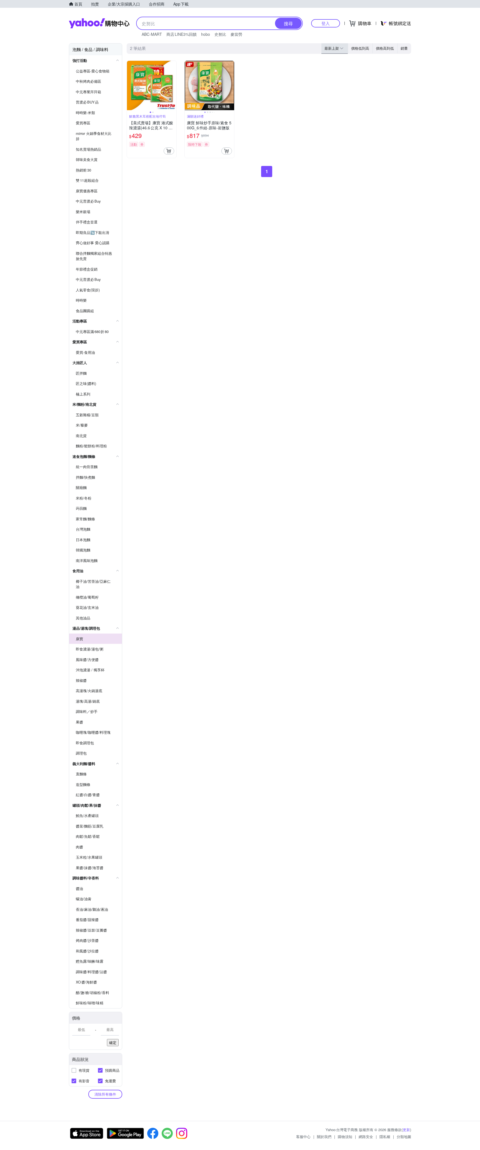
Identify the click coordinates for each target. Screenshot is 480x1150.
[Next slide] (172, 85)
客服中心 (303, 1136)
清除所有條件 (105, 1094)
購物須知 (345, 1136)
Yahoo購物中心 (99, 23)
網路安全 (366, 1136)
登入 (325, 23)
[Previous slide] (130, 85)
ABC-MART (152, 34)
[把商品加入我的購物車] (169, 151)
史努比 (220, 34)
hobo (205, 34)
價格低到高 (360, 48)
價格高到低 (385, 48)
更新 (406, 1129)
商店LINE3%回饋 (181, 34)
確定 (112, 1042)
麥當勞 (236, 34)
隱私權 (384, 1136)
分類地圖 (404, 1136)
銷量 (404, 48)
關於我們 (324, 1136)
